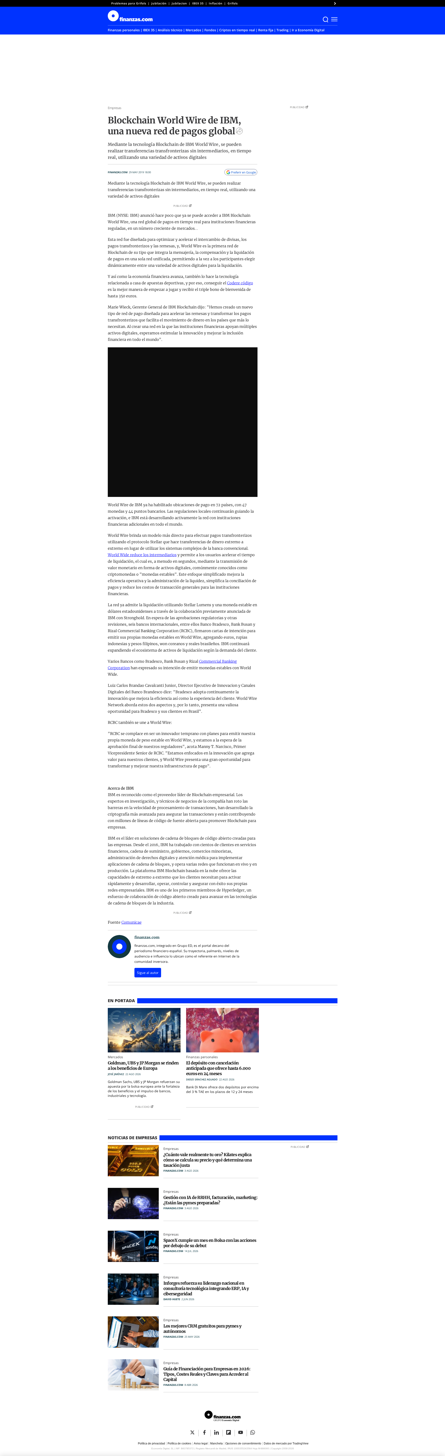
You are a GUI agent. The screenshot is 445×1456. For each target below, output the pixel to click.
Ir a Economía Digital (308, 30)
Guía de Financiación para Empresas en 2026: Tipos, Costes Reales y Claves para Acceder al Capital (207, 1374)
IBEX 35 (198, 3)
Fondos (210, 30)
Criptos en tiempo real (237, 30)
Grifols (233, 3)
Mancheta (216, 1443)
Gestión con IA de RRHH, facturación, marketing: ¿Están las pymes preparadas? (210, 1200)
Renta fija (265, 30)
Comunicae (131, 922)
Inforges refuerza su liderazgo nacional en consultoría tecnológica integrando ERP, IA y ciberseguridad (206, 1288)
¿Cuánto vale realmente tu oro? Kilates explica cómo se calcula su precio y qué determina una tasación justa (207, 1160)
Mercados (193, 30)
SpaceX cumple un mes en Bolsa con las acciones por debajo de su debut (209, 1243)
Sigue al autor (148, 972)
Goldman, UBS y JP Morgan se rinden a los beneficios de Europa (143, 1065)
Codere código (240, 283)
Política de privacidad (151, 1443)
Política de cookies (179, 1443)
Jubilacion (179, 3)
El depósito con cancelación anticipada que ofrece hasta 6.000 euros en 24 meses (218, 1068)
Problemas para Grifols (128, 3)
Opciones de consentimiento (243, 1443)
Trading (283, 30)
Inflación (215, 3)
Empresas (114, 108)
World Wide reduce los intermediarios (142, 554)
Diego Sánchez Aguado (202, 1079)
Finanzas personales (124, 30)
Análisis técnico (170, 30)
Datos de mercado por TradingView (286, 1443)
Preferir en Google (243, 172)
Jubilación (159, 3)
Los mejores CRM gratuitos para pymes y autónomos (202, 1328)
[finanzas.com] (222, 1416)
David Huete (171, 1299)
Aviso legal (201, 1443)
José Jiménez (116, 1074)
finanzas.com (117, 172)
